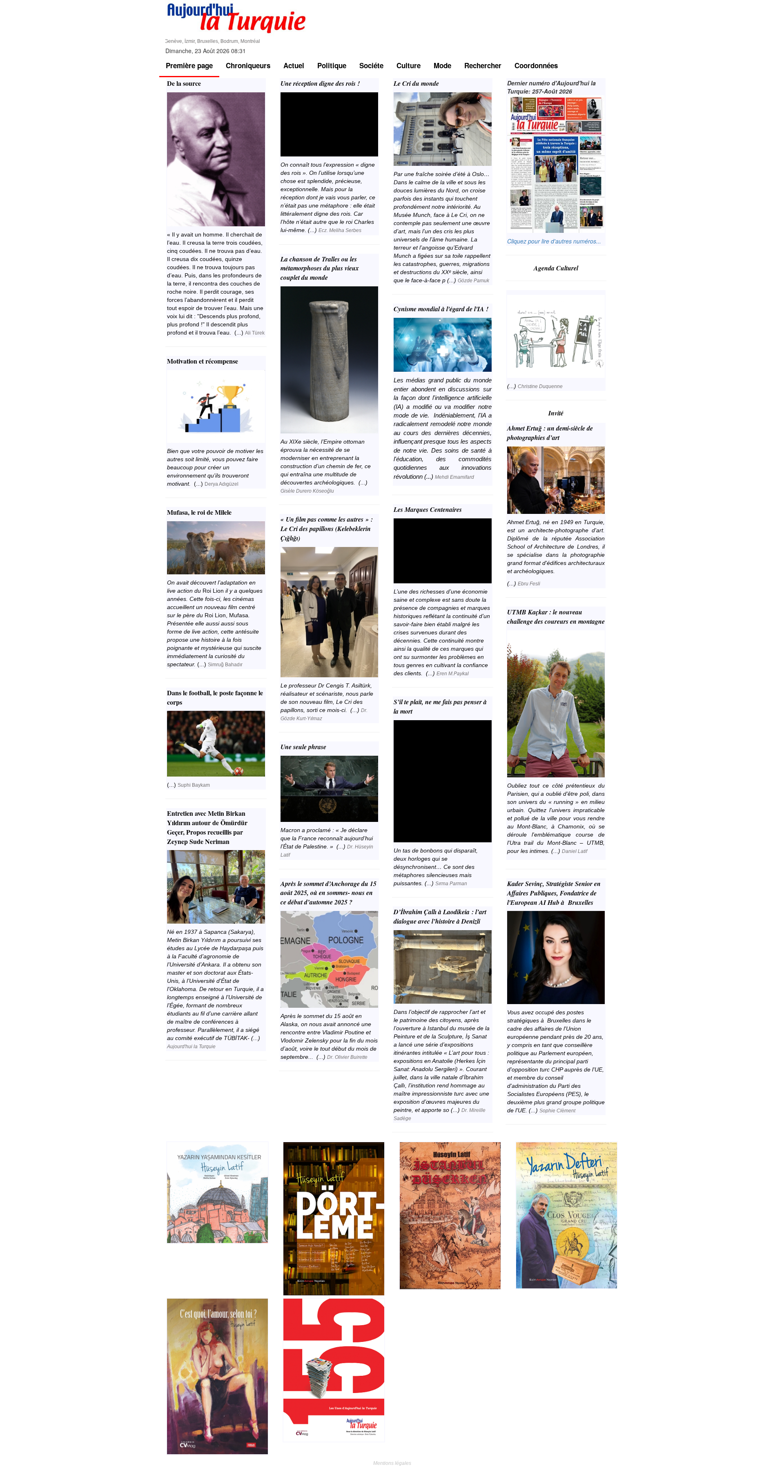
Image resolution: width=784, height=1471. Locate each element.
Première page (189, 65)
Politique (331, 65)
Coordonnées (536, 65)
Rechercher (482, 65)
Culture (408, 65)
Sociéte (371, 65)
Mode (442, 65)
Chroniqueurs (248, 65)
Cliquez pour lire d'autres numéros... (554, 241)
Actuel (293, 65)
